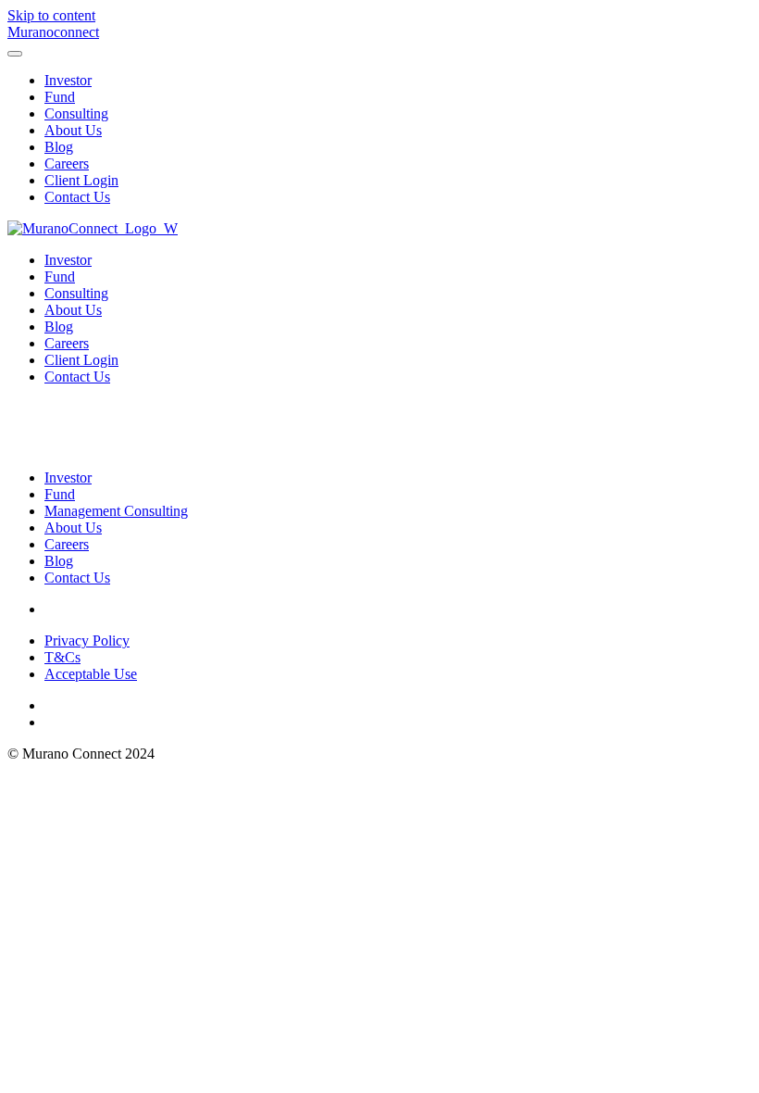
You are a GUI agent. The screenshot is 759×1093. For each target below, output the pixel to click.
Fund (59, 97)
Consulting (76, 113)
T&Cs (62, 657)
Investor (68, 80)
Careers (66, 163)
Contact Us (77, 197)
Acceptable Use (90, 674)
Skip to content (51, 15)
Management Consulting (116, 511)
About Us (73, 130)
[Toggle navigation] (14, 54)
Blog (58, 147)
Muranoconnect (53, 32)
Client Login (81, 180)
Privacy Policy (87, 640)
